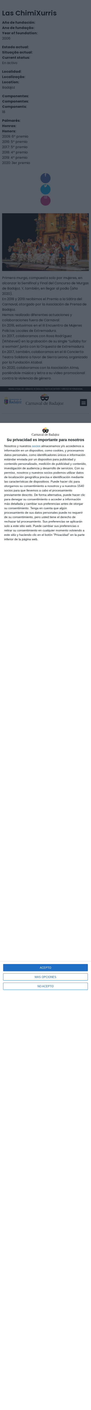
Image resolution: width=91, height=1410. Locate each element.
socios (36, 445)
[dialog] (45, 916)
